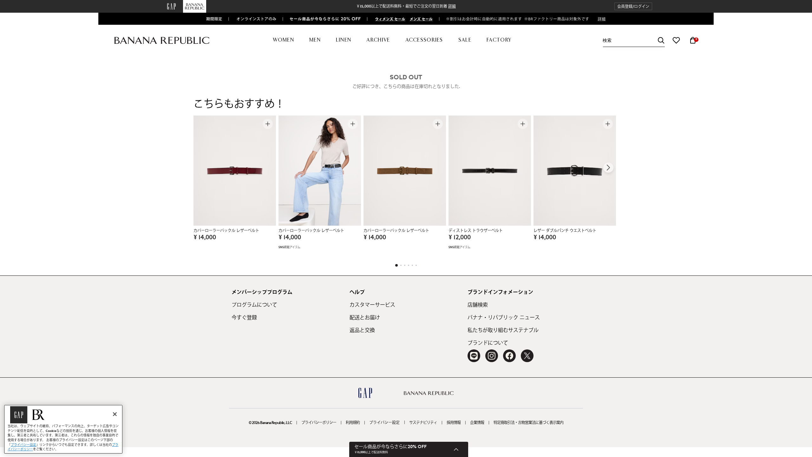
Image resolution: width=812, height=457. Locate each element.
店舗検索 (478, 305)
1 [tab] (396, 265)
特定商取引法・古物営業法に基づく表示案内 (528, 423)
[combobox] (634, 40)
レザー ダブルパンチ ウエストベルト (565, 231)
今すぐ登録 (244, 317)
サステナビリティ (423, 423)
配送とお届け (365, 317)
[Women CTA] (387, 18)
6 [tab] (416, 265)
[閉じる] (115, 414)
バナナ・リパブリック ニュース (504, 317)
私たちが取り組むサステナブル (503, 330)
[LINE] (474, 355)
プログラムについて (254, 305)
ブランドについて (488, 343)
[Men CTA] (420, 18)
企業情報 (477, 423)
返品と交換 (362, 330)
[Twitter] (527, 355)
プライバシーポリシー (318, 423)
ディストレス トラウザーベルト (476, 231)
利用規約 (353, 423)
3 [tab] (404, 265)
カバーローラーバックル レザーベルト (226, 231)
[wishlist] (676, 40)
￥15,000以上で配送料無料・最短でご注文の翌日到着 (406, 6)
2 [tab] (401, 265)
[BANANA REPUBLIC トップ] (161, 40)
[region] (63, 429)
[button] (633, 6)
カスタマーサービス (372, 305)
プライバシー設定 (384, 423)
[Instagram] (491, 355)
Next (608, 167)
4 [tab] (408, 265)
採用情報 (454, 423)
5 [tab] (412, 265)
